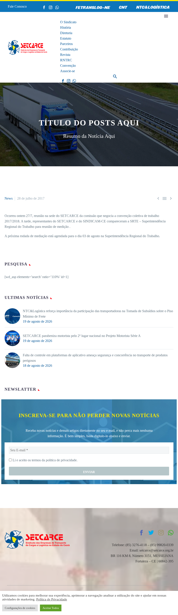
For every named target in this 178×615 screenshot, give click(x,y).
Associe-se (67, 71)
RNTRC (66, 60)
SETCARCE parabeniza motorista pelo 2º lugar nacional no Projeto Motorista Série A (82, 336)
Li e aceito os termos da (44, 460)
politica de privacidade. (61, 460)
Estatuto (65, 38)
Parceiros (66, 44)
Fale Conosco (17, 6)
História (65, 27)
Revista (65, 55)
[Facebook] (44, 7)
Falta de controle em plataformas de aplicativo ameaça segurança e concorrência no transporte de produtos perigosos (95, 357)
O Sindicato (68, 22)
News (9, 198)
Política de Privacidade (51, 599)
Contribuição (69, 49)
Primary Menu (166, 16)
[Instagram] (50, 7)
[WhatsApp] (57, 7)
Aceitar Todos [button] (51, 608)
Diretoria (66, 33)
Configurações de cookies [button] (20, 608)
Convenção (68, 65)
